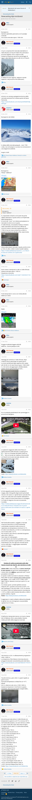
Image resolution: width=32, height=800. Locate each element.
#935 (29, 519)
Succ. (22, 773)
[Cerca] (30, 2)
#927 (29, 266)
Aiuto (25, 792)
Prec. (10, 773)
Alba (7, 23)
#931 (29, 357)
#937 (29, 613)
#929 (29, 306)
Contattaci (3, 792)
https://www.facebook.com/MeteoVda (15, 474)
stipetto (8, 108)
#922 (29, 48)
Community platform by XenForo (14, 797)
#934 (29, 488)
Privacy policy (19, 792)
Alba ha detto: (5, 208)
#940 (29, 716)
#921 (29, 29)
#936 (29, 560)
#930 (29, 341)
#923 (29, 93)
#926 (29, 205)
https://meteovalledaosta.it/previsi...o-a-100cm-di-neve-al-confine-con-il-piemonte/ (15, 251)
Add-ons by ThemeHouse (6, 798)
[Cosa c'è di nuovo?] (26, 2)
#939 (29, 675)
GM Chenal (5, 19)
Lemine (8, 403)
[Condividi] (27, 29)
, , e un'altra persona (14, 156)
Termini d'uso (11, 792)
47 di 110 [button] (16, 773)
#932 (29, 409)
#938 (29, 652)
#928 (29, 291)
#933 (29, 447)
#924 (29, 114)
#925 (29, 168)
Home (2, 794)
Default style (5, 790)
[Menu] (2, 2)
